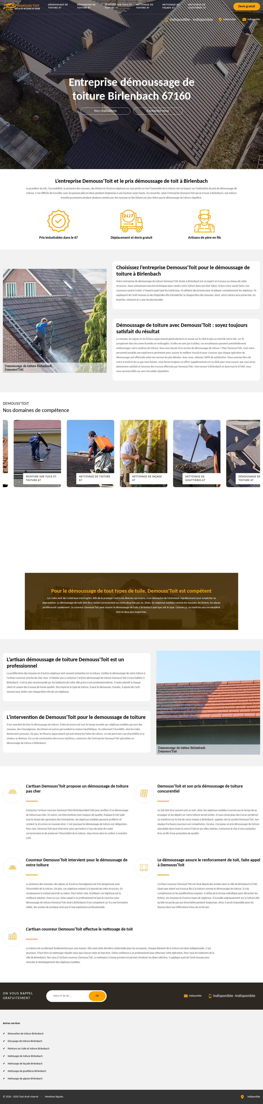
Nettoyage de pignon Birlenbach (25, 1078)
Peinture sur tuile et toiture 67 (118, 6)
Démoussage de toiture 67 (58, 6)
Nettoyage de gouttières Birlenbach (27, 1071)
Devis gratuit (246, 6)
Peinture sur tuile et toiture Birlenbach (28, 1048)
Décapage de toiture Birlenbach (25, 1041)
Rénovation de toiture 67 (86, 6)
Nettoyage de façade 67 (171, 6)
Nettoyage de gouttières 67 (197, 6)
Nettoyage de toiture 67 (144, 6)
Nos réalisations (105, 111)
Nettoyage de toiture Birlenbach (25, 1056)
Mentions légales (54, 1096)
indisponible (180, 20)
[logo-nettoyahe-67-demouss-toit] (22, 6)
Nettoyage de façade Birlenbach (25, 1063)
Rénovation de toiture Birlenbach (26, 1033)
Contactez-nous (158, 111)
